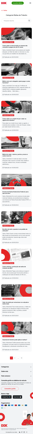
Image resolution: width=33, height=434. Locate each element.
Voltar (5, 10)
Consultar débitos (18, 3)
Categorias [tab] (5, 367)
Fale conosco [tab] (5, 376)
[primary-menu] (30, 3)
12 (21, 358)
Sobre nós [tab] (4, 371)
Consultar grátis (10, 388)
